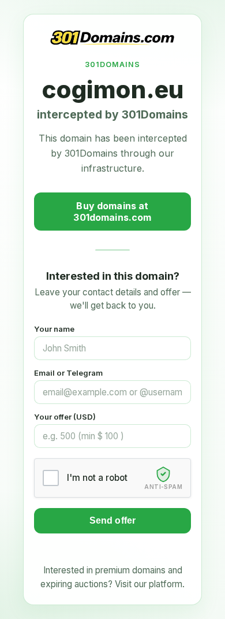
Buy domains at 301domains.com (112, 211)
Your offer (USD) (65, 416)
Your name (54, 328)
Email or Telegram (68, 372)
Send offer (112, 520)
